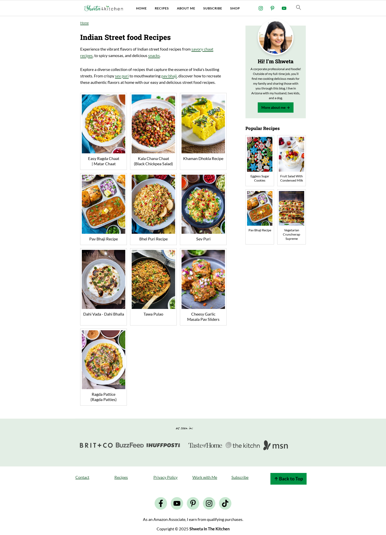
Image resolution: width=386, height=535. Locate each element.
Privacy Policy (165, 477)
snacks (154, 55)
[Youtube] (284, 8)
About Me (186, 8)
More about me (273, 107)
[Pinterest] (272, 8)
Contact (82, 477)
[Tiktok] (225, 503)
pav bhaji (169, 75)
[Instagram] (261, 8)
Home (141, 8)
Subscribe (212, 8)
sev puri (122, 75)
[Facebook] (161, 503)
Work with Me (204, 477)
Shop (235, 8)
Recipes (162, 8)
